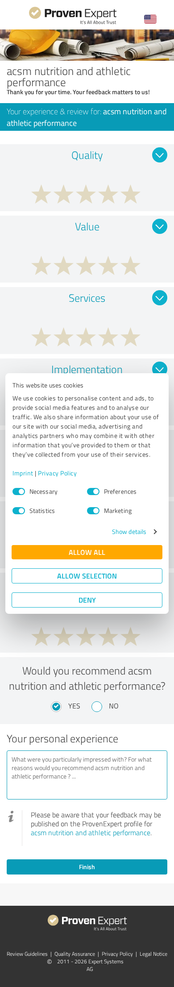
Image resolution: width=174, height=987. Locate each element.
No (114, 706)
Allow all (87, 552)
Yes (74, 706)
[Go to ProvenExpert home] (72, 23)
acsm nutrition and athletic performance (90, 832)
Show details (129, 531)
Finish (87, 866)
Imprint (22, 473)
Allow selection (87, 576)
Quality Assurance (74, 954)
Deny (87, 600)
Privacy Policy (57, 473)
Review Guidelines (27, 954)
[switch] (93, 491)
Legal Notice (153, 954)
